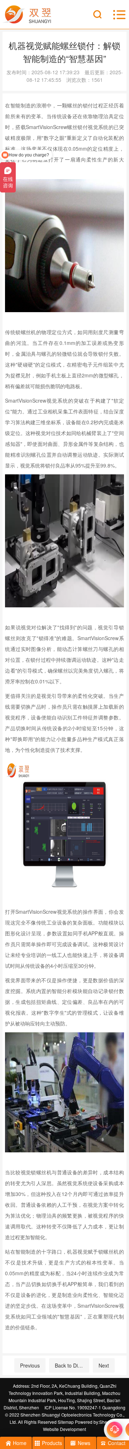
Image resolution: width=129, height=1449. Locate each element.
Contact (116, 1442)
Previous (30, 1365)
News (84, 1442)
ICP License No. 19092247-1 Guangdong (84, 1407)
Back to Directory (72, 1365)
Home (20, 1442)
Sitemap (66, 1422)
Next (104, 1365)
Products (52, 1442)
